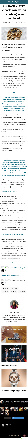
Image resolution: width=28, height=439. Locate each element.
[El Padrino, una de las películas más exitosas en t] (7, 413)
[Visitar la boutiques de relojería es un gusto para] (16, 409)
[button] (13, 394)
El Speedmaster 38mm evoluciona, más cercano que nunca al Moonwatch (14, 391)
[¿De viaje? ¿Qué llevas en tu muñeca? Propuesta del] (12, 409)
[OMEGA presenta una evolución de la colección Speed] (2, 409)
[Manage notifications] (24, 436)
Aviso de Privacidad (14, 435)
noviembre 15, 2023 (15, 335)
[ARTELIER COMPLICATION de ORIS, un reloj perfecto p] (7, 409)
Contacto (4, 428)
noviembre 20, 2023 (20, 22)
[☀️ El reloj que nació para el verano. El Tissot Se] (26, 409)
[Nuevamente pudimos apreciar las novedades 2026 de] (21, 409)
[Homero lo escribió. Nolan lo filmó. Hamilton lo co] (2, 413)
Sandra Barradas (8, 22)
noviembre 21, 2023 (15, 354)
